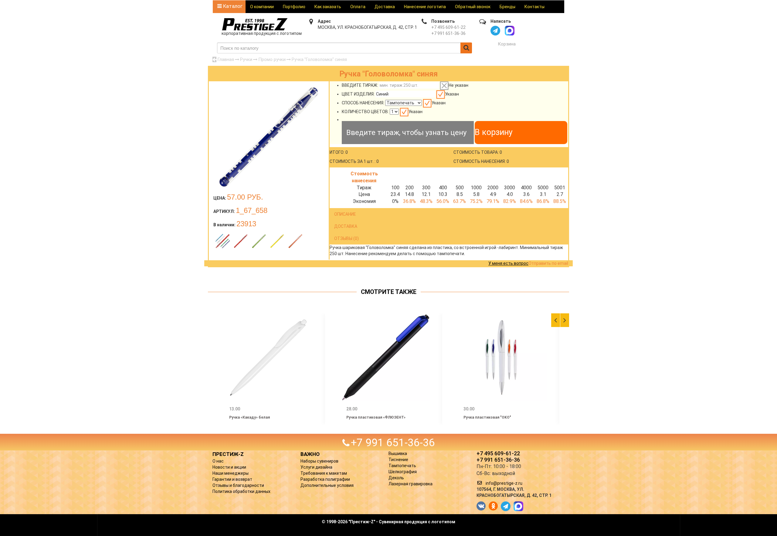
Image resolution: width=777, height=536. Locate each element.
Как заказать (327, 6)
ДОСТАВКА (345, 226)
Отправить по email (548, 263)
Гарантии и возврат (232, 479)
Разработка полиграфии (325, 479)
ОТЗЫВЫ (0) (346, 238)
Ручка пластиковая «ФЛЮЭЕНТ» (375, 417)
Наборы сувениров (319, 461)
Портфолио (294, 6)
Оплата (357, 6)
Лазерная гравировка (410, 483)
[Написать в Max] (509, 30)
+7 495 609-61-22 (448, 27)
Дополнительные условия (327, 485)
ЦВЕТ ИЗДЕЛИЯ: (358, 94)
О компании (262, 6)
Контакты (534, 6)
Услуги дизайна (316, 467)
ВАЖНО (310, 454)
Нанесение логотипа (425, 6)
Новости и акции (229, 467)
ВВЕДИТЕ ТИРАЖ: (360, 85)
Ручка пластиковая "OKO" (487, 417)
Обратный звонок (472, 6)
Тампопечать (402, 465)
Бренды (507, 6)
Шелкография (402, 471)
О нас (218, 461)
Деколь (396, 477)
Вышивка (397, 453)
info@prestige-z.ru (504, 483)
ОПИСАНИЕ (345, 214)
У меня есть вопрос (508, 263)
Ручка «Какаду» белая (249, 417)
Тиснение (398, 459)
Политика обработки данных (241, 491)
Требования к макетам (323, 473)
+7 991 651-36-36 (448, 33)
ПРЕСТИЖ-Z (228, 454)
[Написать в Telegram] (495, 30)
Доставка (385, 6)
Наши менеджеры (230, 473)
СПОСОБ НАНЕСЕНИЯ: (363, 102)
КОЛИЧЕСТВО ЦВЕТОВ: (365, 111)
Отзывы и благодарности (238, 485)
